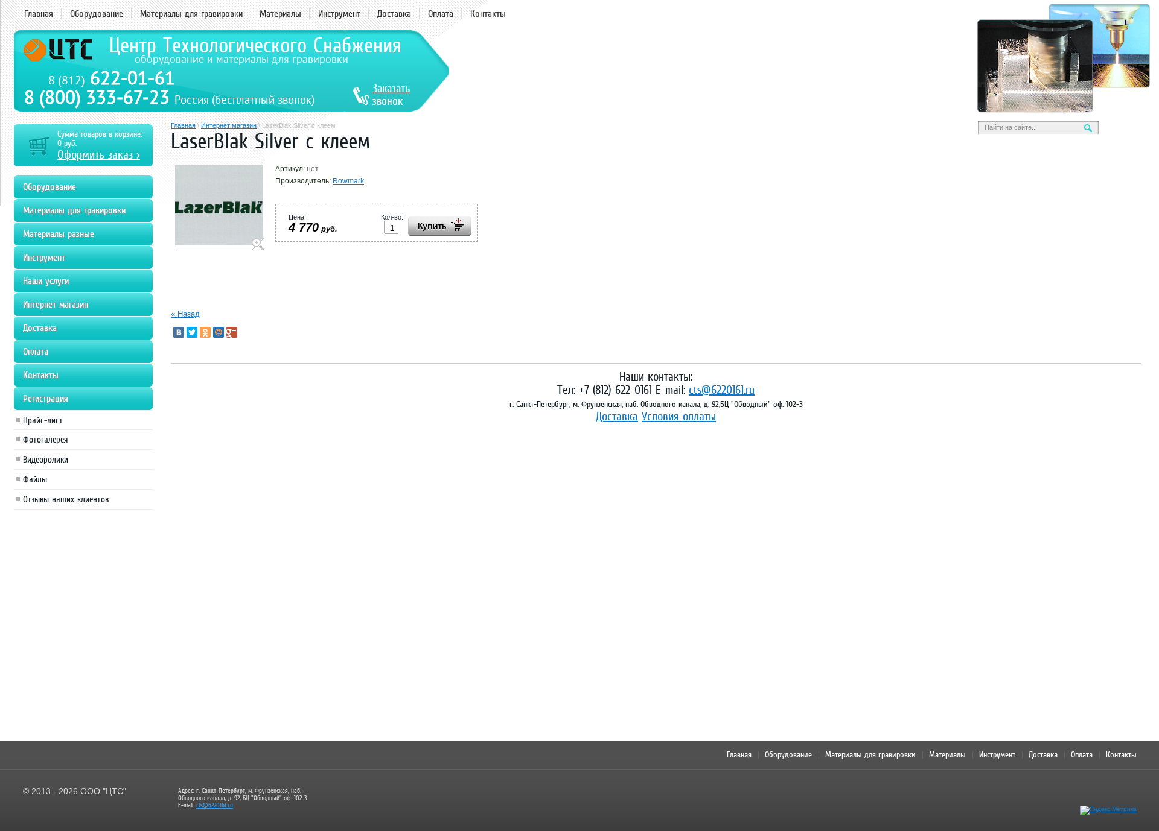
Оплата (440, 13)
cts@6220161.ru (722, 389)
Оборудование (96, 13)
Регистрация (45, 398)
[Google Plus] (231, 332)
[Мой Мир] (218, 332)
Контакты (488, 13)
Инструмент (339, 13)
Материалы (280, 13)
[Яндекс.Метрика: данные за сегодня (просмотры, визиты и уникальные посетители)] (1108, 810)
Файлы (35, 479)
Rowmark (348, 181)
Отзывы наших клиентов (66, 499)
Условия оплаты (679, 416)
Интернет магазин (229, 125)
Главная (38, 13)
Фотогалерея (45, 439)
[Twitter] (192, 332)
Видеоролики (45, 459)
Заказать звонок (391, 94)
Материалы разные (58, 234)
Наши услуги (46, 281)
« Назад (185, 313)
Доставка (394, 13)
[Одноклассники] (205, 332)
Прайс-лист (43, 420)
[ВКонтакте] (178, 332)
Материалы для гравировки (191, 13)
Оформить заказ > (98, 154)
